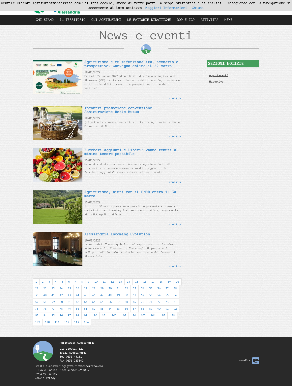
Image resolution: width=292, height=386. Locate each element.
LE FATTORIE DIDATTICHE (149, 20)
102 (114, 315)
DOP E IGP (186, 20)
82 (93, 308)
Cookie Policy (45, 377)
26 (77, 288)
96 (61, 315)
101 (104, 315)
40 (44, 295)
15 (136, 281)
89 (150, 308)
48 (110, 295)
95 (53, 315)
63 (85, 301)
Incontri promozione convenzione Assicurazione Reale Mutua (118, 110)
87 (134, 308)
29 (101, 288)
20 (177, 281)
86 (126, 308)
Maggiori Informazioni (166, 8)
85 (118, 308)
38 (175, 288)
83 (101, 308)
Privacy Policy (46, 373)
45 (85, 295)
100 (94, 315)
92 (175, 308)
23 (53, 288)
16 (144, 281)
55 (167, 295)
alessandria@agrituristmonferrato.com (74, 366)
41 (53, 295)
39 (36, 295)
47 (101, 295)
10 (96, 281)
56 (175, 295)
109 (37, 322)
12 (112, 281)
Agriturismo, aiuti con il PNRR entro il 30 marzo (130, 194)
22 (44, 288)
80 (77, 308)
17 (153, 281)
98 (77, 315)
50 (126, 295)
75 (36, 308)
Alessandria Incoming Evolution (117, 234)
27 (85, 288)
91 (167, 308)
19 (169, 281)
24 (61, 288)
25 (69, 288)
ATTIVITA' (210, 20)
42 (61, 295)
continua (175, 98)
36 (159, 288)
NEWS (228, 20)
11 (104, 281)
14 (128, 281)
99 (85, 315)
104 (133, 315)
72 (159, 301)
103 (123, 315)
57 (36, 301)
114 (86, 322)
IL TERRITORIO (72, 20)
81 (85, 308)
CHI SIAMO (45, 20)
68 (126, 301)
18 (161, 281)
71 (150, 301)
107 (162, 315)
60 (61, 301)
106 (153, 315)
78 (61, 308)
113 (76, 322)
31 (118, 288)
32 (126, 288)
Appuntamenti (218, 75)
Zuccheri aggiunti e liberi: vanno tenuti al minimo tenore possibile (131, 152)
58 (44, 301)
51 (134, 295)
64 (93, 301)
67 (118, 301)
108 (172, 315)
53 (150, 295)
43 (69, 295)
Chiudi (198, 8)
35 (150, 288)
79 (69, 308)
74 (175, 301)
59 (53, 301)
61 (69, 301)
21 (36, 288)
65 (101, 301)
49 (118, 295)
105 (143, 315)
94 (44, 315)
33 (134, 288)
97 (69, 315)
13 (120, 281)
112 (66, 322)
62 (77, 301)
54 (159, 295)
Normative (216, 81)
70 (142, 301)
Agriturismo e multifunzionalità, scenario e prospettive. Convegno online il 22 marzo (131, 64)
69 (134, 301)
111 (57, 322)
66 (110, 301)
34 (142, 288)
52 (142, 295)
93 (36, 315)
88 (142, 308)
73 (167, 301)
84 (110, 308)
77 (53, 308)
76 (44, 308)
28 (93, 288)
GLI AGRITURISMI (106, 20)
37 (167, 288)
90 (159, 308)
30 (110, 288)
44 (77, 295)
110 (47, 322)
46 (93, 295)
